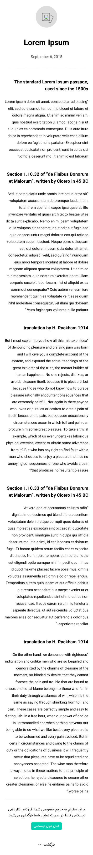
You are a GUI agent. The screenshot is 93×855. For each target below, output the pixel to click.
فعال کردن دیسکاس (46, 826)
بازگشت (49, 845)
